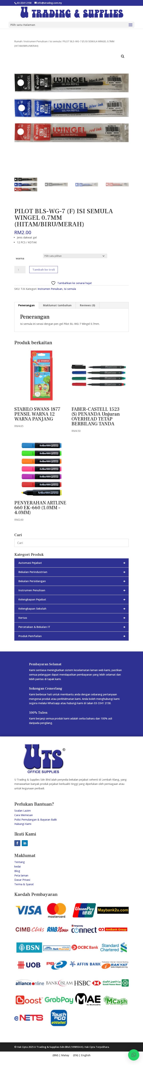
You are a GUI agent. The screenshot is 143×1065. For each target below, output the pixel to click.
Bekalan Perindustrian (71, 571)
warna (20, 258)
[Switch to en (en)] (61, 1055)
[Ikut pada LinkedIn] (25, 843)
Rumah (18, 41)
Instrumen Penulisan (36, 41)
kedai (17, 866)
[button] (122, 56)
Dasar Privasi (22, 879)
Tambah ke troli (43, 269)
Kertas (71, 617)
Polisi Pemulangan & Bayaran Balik (35, 819)
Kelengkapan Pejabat (71, 599)
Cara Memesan (23, 815)
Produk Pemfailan (71, 636)
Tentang (19, 862)
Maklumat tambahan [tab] (57, 305)
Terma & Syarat (24, 884)
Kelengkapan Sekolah (71, 608)
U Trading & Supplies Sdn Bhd (52, 1047)
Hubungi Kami (22, 824)
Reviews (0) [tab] (87, 305)
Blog (17, 871)
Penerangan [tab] (26, 305)
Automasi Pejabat (71, 562)
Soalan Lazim (22, 810)
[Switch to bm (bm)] (81, 1055)
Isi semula (55, 41)
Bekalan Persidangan (71, 581)
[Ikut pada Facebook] (17, 843)
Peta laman (21, 875)
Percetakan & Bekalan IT (71, 626)
